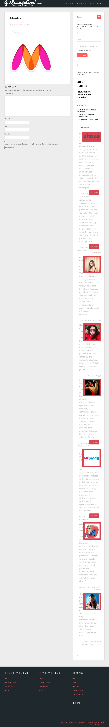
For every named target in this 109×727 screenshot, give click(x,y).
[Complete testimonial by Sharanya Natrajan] (92, 601)
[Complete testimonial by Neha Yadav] (92, 332)
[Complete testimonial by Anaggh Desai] (92, 531)
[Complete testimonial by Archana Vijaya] (92, 264)
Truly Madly (85, 519)
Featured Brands (44, 682)
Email (6, 126)
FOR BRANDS (70, 4)
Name (7, 119)
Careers (76, 686)
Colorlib (102, 722)
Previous (16, 32)
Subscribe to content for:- (87, 46)
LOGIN (99, 4)
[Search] (99, 17)
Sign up (6, 690)
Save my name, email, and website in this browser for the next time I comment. (31, 144)
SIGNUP (92, 4)
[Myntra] (31, 58)
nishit (28, 24)
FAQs (6, 678)
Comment (8, 94)
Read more (94, 192)
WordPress (101, 725)
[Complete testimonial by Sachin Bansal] (91, 458)
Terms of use (78, 694)
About (75, 678)
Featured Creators (10, 682)
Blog (75, 682)
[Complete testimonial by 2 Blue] (92, 387)
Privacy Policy (78, 690)
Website (7, 134)
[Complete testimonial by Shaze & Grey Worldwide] (91, 137)
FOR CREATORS (81, 4)
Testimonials (8, 686)
